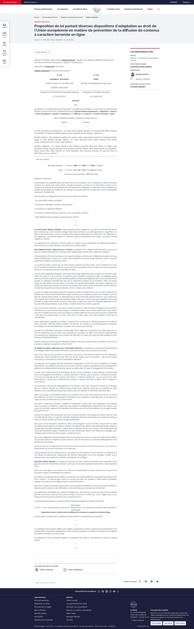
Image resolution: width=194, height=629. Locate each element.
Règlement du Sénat (42, 604)
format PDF (49, 66)
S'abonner (173, 2)
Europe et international (134, 9)
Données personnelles (86, 626)
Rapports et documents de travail (72, 17)
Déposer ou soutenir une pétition (78, 610)
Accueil (36, 17)
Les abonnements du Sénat (76, 604)
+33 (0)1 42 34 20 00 (146, 617)
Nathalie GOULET (68, 60)
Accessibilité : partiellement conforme (66, 626)
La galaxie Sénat (10, 2)
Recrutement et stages (42, 607)
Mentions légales (39, 626)
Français (188, 2)
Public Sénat (71, 613)
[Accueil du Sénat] (97, 9)
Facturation (38, 617)
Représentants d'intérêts (43, 620)
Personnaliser (180, 623)
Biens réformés (40, 610)
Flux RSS (69, 620)
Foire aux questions (41, 600)
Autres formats (41, 52)
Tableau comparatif (41, 71)
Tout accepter (156, 623)
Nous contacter (138, 620)
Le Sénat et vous (113, 9)
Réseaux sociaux (30, 2)
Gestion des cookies (101, 626)
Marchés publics (40, 613)
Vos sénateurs (62, 9)
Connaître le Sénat (80, 9)
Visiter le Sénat (72, 600)
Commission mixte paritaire (141, 66)
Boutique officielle (73, 617)
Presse (150, 9)
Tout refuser (168, 623)
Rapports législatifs (92, 17)
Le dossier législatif (137, 86)
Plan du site (49, 626)
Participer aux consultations (76, 607)
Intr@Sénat (111, 626)
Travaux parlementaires (43, 9)
